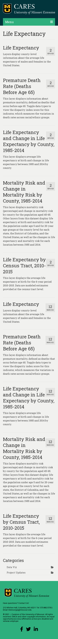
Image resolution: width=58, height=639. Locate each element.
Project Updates (16, 572)
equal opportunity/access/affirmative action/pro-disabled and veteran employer (28, 618)
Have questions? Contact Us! (16, 603)
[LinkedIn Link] (36, 630)
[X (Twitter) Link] (28, 630)
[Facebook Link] (21, 630)
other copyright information (34, 616)
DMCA (14, 616)
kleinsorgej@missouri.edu (20, 610)
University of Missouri (34, 614)
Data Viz (12, 567)
